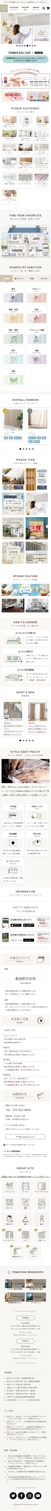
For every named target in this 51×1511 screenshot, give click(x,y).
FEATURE (25, 9)
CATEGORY (14, 9)
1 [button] (17, 46)
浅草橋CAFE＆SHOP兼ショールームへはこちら (25, 1358)
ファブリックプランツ (17, 1440)
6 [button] (29, 46)
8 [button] (35, 46)
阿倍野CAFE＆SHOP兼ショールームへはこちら (25, 1335)
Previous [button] (8, 28)
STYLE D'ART (23, 1504)
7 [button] (32, 46)
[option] (25, 28)
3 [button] (22, 46)
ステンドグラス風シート (16, 1419)
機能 (7, 278)
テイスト (20, 278)
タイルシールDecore (25, 1458)
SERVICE (36, 9)
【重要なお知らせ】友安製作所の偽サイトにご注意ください (25, 1177)
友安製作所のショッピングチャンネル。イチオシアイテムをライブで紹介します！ (25, 59)
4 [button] (24, 46)
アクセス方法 (26, 1332)
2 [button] (19, 46)
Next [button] (42, 28)
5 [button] (27, 46)
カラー (45, 278)
